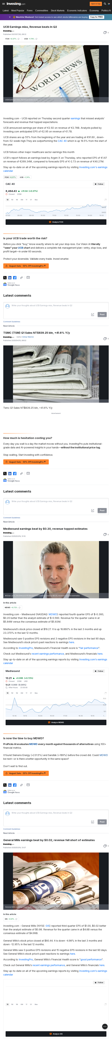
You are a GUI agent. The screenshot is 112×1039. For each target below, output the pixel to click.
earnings (76, 118)
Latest (6, 10)
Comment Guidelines (11, 322)
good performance (91, 959)
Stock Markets (57, 10)
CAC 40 (62, 140)
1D (7, 200)
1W (12, 200)
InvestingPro (26, 648)
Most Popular (17, 10)
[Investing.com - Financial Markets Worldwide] (16, 3)
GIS (48, 925)
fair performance (89, 648)
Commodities (41, 10)
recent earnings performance (48, 653)
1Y (26, 200)
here (71, 642)
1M (17, 200)
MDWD (53, 614)
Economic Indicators (77, 10)
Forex (30, 10)
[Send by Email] (28, 277)
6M (22, 200)
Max (36, 200)
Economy (94, 10)
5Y (31, 200)
